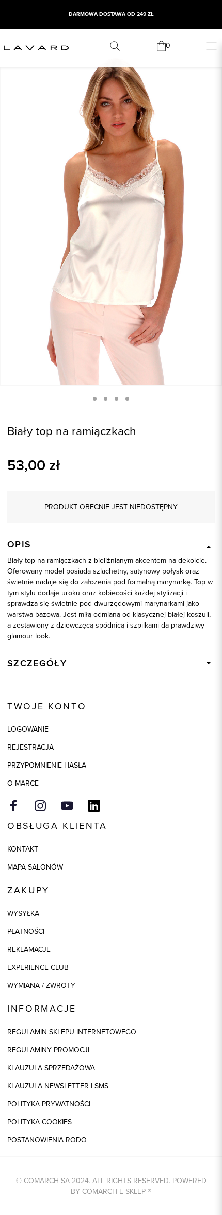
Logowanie (28, 729)
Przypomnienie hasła (46, 765)
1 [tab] (95, 399)
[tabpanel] (111, 220)
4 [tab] (127, 399)
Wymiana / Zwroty (41, 985)
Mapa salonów (35, 867)
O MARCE (23, 783)
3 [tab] (116, 399)
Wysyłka (23, 913)
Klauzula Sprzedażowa (51, 1068)
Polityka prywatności (48, 1104)
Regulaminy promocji (48, 1050)
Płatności (25, 931)
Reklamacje (29, 949)
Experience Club (38, 967)
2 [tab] (105, 399)
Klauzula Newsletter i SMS (57, 1086)
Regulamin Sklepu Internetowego (71, 1032)
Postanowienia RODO (47, 1140)
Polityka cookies (39, 1122)
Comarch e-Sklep (114, 1191)
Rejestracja (30, 747)
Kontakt (22, 849)
